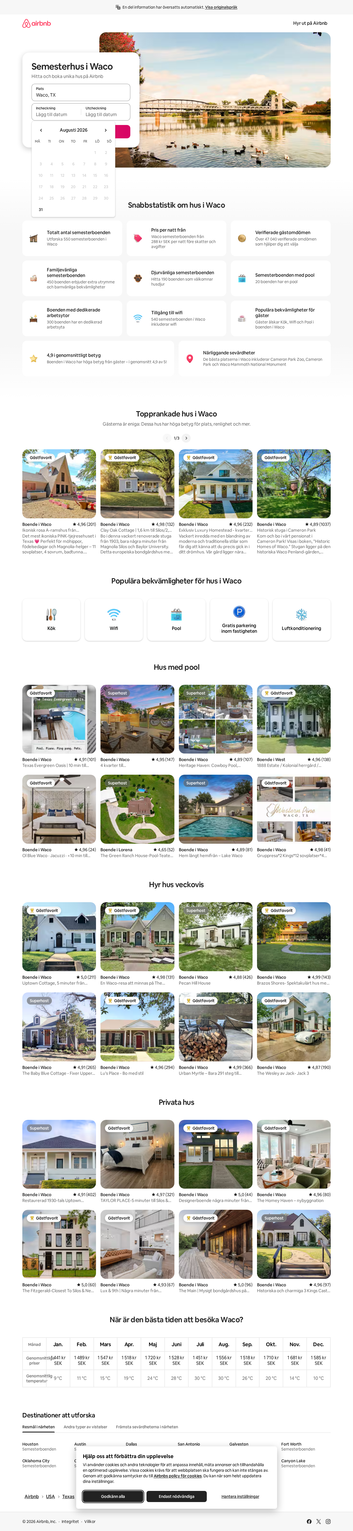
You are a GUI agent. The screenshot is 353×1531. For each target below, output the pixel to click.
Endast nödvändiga (176, 1496)
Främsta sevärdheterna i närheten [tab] (147, 1426)
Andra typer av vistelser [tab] (85, 1426)
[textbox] (56, 114)
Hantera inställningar (240, 1496)
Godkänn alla (113, 1496)
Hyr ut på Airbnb (310, 23)
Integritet (70, 1521)
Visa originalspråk (221, 7)
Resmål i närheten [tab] (38, 1426)
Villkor (89, 1521)
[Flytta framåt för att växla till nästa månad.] (105, 130)
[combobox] (81, 95)
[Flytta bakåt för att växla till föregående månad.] (41, 130)
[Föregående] (167, 438)
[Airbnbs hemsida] (36, 23)
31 (41, 209)
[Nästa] (186, 438)
